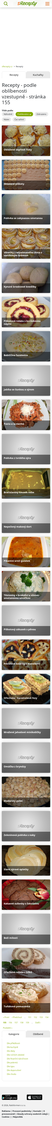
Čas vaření (19, 119)
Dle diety (11, 1051)
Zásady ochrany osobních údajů (32, 1114)
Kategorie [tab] (14, 1034)
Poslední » (7, 1028)
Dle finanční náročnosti (17, 1058)
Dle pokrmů (12, 1062)
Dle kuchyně (12, 1047)
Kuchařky (38, 74)
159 (27, 1022)
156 (10, 1022)
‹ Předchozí (17, 1017)
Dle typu (11, 1066)
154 (46, 1017)
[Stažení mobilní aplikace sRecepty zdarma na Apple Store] (34, 1097)
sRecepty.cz (7, 66)
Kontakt (37, 1111)
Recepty (14, 74)
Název (6, 119)
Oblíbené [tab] (38, 1034)
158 (21, 1022)
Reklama (6, 1111)
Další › (38, 1022)
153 (41, 1017)
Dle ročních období (15, 1055)
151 (29, 1017)
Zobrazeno (41, 114)
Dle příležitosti (13, 1043)
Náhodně (8, 114)
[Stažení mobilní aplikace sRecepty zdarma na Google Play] (9, 1097)
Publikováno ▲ (24, 114)
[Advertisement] (26, 34)
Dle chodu (11, 1074)
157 (16, 1022)
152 (35, 1017)
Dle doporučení (14, 1070)
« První (6, 1017)
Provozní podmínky (21, 1111)
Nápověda (18, 1117)
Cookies (5, 1117)
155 (4, 1022)
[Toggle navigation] (47, 4)
